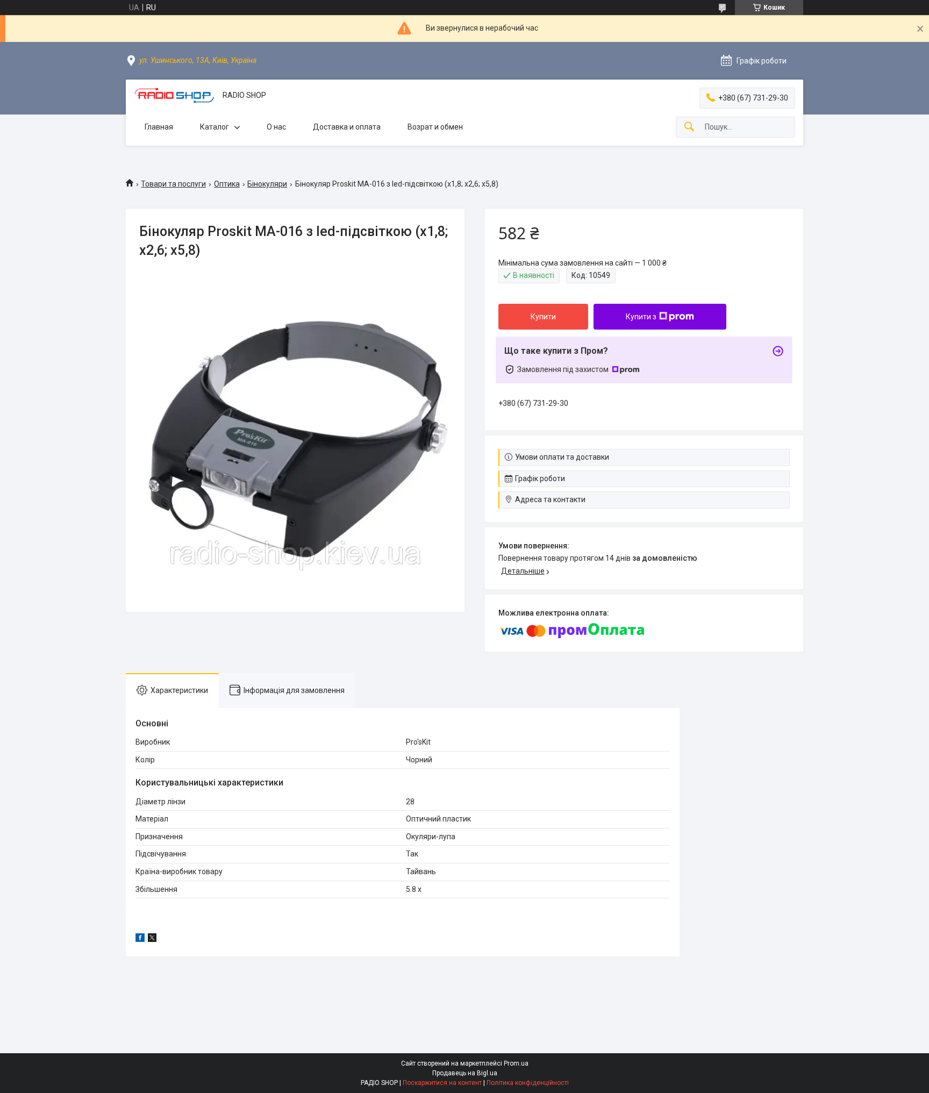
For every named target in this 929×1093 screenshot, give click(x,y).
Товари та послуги (173, 184)
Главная (159, 127)
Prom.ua (516, 1063)
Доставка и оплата (347, 127)
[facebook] (140, 939)
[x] (152, 939)
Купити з (641, 316)
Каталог (214, 127)
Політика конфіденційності (528, 1083)
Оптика (227, 184)
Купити (543, 316)
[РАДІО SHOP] (174, 95)
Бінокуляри (267, 184)
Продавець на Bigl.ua (464, 1073)
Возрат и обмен (435, 127)
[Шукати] (689, 127)
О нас (276, 127)
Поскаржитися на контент (442, 1083)
